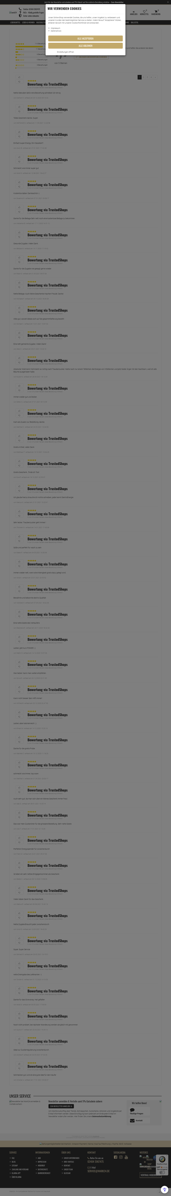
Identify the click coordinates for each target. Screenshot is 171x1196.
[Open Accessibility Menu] (164, 1189)
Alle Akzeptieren (85, 38)
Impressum (55, 28)
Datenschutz (56, 31)
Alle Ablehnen (85, 45)
